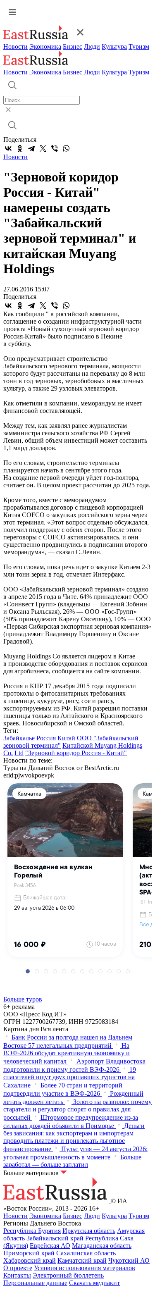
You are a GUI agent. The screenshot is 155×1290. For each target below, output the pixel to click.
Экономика (45, 46)
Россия (46, 738)
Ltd (19, 752)
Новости (15, 46)
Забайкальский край (54, 1238)
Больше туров (22, 999)
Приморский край (29, 1253)
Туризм (139, 46)
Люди (92, 46)
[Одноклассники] (20, 148)
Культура (114, 46)
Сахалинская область (86, 1253)
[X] (43, 148)
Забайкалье (19, 738)
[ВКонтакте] (8, 148)
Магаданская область (101, 1245)
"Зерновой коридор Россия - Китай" (76, 752)
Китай (66, 738)
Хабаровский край (29, 1260)
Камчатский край (82, 1260)
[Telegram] (31, 148)
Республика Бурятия (32, 1230)
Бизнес (72, 46)
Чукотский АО (129, 1260)
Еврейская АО (50, 1245)
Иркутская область (88, 1230)
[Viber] (55, 148)
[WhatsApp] (66, 148)
